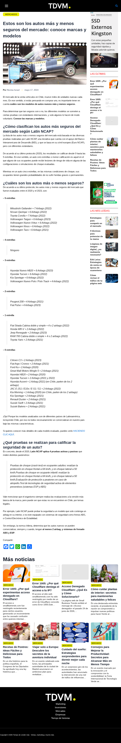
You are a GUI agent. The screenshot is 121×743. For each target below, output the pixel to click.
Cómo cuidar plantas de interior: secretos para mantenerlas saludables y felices (97, 147)
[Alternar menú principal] (6, 5)
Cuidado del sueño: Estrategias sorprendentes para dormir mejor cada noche (74, 656)
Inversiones (60, 707)
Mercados (11, 14)
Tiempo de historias (60, 718)
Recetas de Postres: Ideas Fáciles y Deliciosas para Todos (98, 165)
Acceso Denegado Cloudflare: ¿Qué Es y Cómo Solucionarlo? (96, 126)
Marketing (60, 704)
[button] (116, 6)
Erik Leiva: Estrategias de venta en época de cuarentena (96, 265)
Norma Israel (13, 90)
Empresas (60, 714)
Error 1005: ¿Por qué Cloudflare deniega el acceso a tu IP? (45, 587)
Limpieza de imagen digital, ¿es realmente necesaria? (96, 249)
